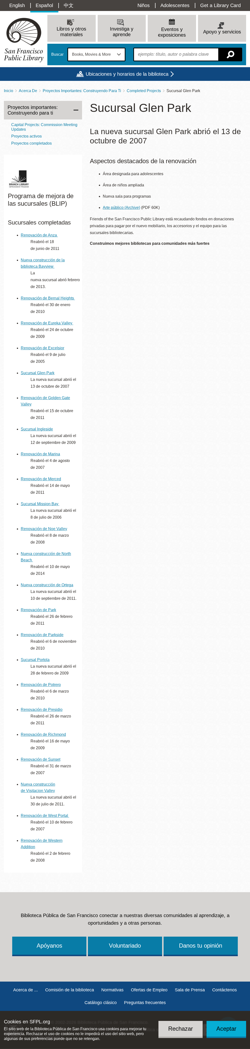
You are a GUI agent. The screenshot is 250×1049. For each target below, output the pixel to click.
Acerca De (28, 91)
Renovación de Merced (41, 479)
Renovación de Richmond (43, 734)
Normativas (112, 989)
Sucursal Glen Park (37, 373)
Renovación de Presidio (41, 709)
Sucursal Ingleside (37, 429)
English (17, 5)
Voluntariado (125, 945)
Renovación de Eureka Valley (46, 323)
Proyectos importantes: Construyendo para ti (33, 110)
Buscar (57, 54)
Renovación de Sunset (40, 759)
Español (44, 5)
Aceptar (226, 1028)
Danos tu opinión (200, 945)
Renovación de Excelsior (42, 348)
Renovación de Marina (40, 454)
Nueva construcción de (41, 554)
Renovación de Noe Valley (44, 529)
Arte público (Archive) (121, 207)
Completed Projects (144, 91)
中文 (68, 5)
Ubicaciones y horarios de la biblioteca (127, 74)
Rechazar (180, 1028)
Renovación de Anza (39, 235)
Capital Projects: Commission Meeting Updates (44, 127)
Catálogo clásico (100, 1002)
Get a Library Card (220, 5)
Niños (143, 5)
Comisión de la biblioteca (69, 989)
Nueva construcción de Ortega (47, 585)
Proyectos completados (31, 143)
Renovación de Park (38, 610)
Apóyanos (49, 945)
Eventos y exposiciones (172, 32)
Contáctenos (224, 989)
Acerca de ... (25, 989)
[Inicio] (23, 40)
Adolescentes (174, 5)
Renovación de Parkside (42, 635)
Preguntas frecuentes (145, 1002)
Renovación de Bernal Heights (47, 298)
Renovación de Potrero (41, 685)
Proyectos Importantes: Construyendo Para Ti (82, 91)
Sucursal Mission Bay (39, 504)
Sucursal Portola (35, 660)
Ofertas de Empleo (149, 989)
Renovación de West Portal (44, 816)
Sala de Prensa (190, 989)
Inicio (8, 91)
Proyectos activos (26, 136)
